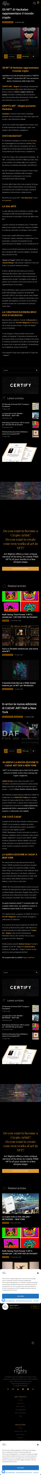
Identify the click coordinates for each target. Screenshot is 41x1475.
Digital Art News (8, 22)
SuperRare (7, 200)
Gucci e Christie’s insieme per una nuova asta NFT (20, 650)
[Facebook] (8, 1389)
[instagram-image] (8, 1318)
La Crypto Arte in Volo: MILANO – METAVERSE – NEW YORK (13, 414)
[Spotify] (23, 1389)
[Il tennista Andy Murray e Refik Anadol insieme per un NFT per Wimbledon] (20, 670)
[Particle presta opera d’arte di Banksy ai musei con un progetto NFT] (35, 433)
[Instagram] (13, 1389)
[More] (33, 56)
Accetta (20, 1468)
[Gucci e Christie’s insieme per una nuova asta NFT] (20, 635)
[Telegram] (28, 1389)
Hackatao (33, 141)
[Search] (36, 370)
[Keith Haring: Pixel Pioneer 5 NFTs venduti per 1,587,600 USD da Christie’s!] (35, 424)
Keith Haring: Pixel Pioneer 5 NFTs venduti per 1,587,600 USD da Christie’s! (15, 424)
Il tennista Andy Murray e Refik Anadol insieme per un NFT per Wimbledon (19, 684)
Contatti (35, 1472)
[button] (38, 1445)
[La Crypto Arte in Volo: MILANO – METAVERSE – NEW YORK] (35, 415)
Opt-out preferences (9, 1472)
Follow (35, 1306)
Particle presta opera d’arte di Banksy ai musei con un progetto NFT (15, 433)
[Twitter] (33, 1389)
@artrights (14, 1305)
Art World (6, 620)
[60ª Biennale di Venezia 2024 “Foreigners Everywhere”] (35, 406)
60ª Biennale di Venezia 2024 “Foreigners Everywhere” (15, 405)
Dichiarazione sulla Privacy (24, 1472)
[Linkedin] (18, 1389)
